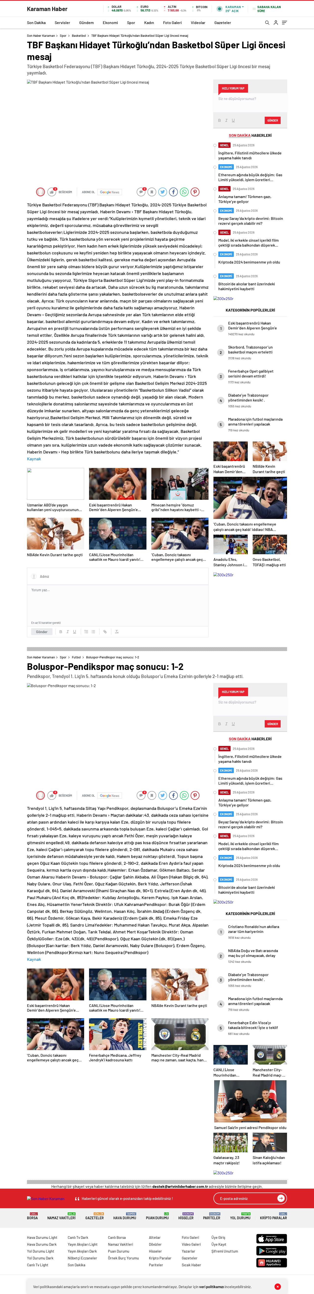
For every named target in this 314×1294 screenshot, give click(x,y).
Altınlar (155, 1237)
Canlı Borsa (117, 1237)
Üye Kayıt (218, 1244)
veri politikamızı (211, 1286)
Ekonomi (110, 22)
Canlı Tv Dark (78, 1237)
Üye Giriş (218, 1237)
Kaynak (34, 458)
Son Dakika (36, 22)
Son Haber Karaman (41, 36)
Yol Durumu (240, 1216)
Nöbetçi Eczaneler (82, 1258)
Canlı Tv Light (37, 1265)
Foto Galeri (172, 22)
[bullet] (93, 632)
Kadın (149, 22)
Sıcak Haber (191, 1265)
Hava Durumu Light (42, 1237)
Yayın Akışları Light (83, 1244)
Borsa (32, 1216)
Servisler (62, 22)
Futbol (76, 657)
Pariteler (211, 1216)
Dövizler (155, 1244)
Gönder (42, 631)
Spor (131, 22)
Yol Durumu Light (40, 1251)
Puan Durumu (157, 1216)
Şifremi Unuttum (224, 1251)
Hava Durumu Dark (42, 1244)
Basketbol (79, 36)
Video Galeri (191, 1244)
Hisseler (186, 1216)
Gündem (86, 22)
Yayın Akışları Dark (82, 1251)
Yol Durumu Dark (40, 1258)
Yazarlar (188, 1251)
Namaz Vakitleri (61, 1216)
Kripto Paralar (273, 1216)
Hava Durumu (124, 1216)
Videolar (198, 22)
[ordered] (86, 632)
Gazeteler (222, 22)
